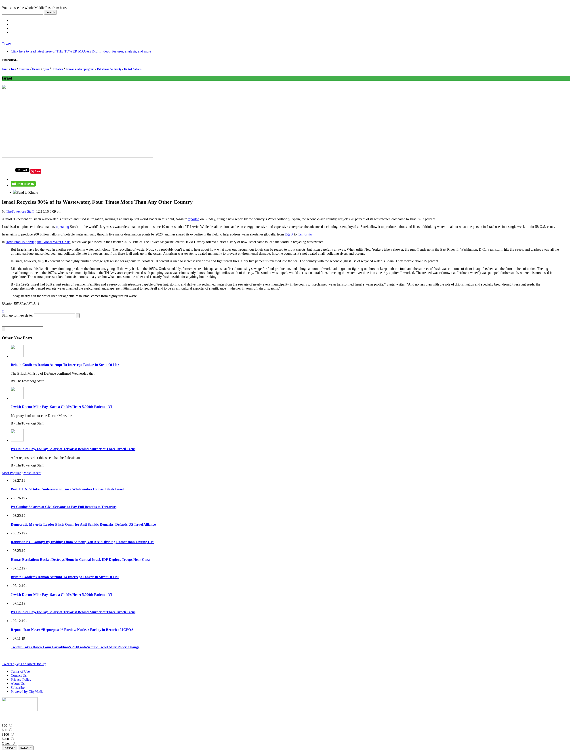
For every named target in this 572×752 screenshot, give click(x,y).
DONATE (9, 748)
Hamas (36, 69)
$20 (4, 725)
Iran (13, 69)
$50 (4, 730)
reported (193, 219)
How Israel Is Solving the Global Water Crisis (38, 242)
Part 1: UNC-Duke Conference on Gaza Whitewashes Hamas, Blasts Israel (67, 489)
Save (37, 171)
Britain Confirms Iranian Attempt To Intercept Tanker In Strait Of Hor (65, 365)
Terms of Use (20, 671)
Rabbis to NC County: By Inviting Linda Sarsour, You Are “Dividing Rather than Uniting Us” (82, 542)
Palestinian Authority (109, 69)
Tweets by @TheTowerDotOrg (24, 664)
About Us (18, 683)
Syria (46, 69)
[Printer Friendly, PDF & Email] (23, 185)
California (305, 234)
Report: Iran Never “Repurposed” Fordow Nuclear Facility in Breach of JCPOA (72, 630)
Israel (5, 69)
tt (3, 311)
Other (6, 743)
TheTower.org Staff (20, 211)
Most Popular (11, 473)
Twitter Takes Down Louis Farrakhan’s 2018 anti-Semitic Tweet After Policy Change (75, 647)
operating (62, 227)
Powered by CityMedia (27, 691)
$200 (5, 739)
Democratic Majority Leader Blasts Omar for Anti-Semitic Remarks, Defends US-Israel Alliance (83, 524)
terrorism (24, 69)
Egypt (289, 234)
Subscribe (18, 687)
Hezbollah (57, 69)
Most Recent (32, 473)
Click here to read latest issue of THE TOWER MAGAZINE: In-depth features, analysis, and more (81, 51)
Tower (6, 44)
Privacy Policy (21, 679)
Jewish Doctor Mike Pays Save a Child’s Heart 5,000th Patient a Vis (62, 407)
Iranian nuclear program (80, 69)
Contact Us (19, 675)
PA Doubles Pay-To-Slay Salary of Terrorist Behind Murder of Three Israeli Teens (73, 449)
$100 (5, 734)
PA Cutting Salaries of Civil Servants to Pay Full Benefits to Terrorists (63, 507)
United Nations (132, 69)
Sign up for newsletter (17, 315)
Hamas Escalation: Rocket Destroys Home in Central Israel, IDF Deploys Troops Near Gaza (80, 559)
